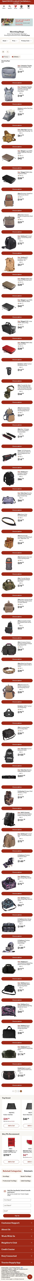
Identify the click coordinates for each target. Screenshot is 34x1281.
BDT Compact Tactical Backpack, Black (23, 473)
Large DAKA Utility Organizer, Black (25, 300)
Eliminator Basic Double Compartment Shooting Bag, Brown (24, 409)
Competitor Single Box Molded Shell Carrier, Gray (24, 622)
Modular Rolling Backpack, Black (25, 770)
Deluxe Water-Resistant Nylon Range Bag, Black (24, 984)
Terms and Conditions (6, 1269)
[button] (20, 3)
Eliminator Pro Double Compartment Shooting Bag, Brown (24, 686)
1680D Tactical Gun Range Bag (24, 706)
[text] (25, 35)
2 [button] (18, 1091)
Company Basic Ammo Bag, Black (23, 728)
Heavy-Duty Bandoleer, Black (22, 515)
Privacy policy (4, 1267)
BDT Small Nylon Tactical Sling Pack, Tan (25, 835)
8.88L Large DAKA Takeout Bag (25, 322)
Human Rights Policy (21, 1274)
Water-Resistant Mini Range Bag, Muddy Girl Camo (25, 1006)
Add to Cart (11, 1125)
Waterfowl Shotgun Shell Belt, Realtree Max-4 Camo (25, 665)
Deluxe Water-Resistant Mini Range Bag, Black (24, 1027)
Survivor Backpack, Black (25, 749)
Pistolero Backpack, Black (24, 855)
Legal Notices (4, 1270)
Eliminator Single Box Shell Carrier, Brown (25, 194)
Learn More (16, 3)
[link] (9, 34)
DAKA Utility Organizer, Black (25, 173)
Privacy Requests (5, 1277)
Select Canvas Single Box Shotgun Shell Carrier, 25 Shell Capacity (25, 601)
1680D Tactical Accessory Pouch (24, 364)
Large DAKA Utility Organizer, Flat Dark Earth (25, 152)
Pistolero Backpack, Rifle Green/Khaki (24, 942)
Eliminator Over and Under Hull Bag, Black (25, 557)
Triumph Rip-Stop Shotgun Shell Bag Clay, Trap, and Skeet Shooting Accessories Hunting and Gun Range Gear (25, 387)
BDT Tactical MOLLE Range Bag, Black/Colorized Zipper (25, 963)
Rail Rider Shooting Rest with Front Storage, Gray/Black (25, 89)
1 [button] (15, 1091)
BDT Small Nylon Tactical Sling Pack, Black (25, 237)
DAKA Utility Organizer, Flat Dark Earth (25, 279)
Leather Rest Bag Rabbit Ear (25, 109)
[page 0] (13, 1091)
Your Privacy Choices (14, 1267)
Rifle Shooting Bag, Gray (25, 66)
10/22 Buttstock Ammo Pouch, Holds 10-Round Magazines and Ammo (24, 452)
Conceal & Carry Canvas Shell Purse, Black (25, 1069)
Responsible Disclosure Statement (10, 1271)
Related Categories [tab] (12, 1171)
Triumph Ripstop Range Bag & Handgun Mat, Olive (24, 580)
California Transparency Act (20, 1269)
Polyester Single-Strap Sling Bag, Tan (25, 130)
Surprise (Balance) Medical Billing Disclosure (12, 1273)
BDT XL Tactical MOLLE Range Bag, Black (25, 1048)
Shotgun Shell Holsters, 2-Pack (25, 792)
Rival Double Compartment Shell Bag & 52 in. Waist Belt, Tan (25, 537)
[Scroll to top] (29, 1276)
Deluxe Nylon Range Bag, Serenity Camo (25, 899)
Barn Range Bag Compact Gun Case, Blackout (24, 920)
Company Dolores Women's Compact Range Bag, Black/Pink (25, 643)
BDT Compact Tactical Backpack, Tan (23, 259)
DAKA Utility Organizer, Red (25, 343)
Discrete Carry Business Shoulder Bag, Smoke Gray (25, 494)
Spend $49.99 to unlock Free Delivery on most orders (17, 1)
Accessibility (12, 1270)
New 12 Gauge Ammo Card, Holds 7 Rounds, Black (23, 430)
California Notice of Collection (22, 1276)
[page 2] (21, 1091)
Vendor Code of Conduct (7, 1276)
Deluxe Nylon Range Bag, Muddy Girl (24, 878)
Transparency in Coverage (8, 1274)
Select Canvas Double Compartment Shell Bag (25, 216)
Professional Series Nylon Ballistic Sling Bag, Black (25, 814)
